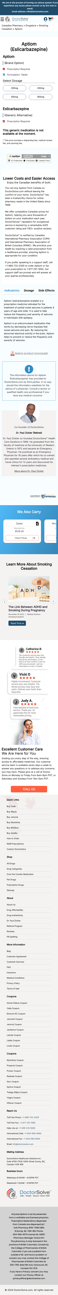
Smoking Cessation (16, 617)
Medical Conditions (15, 978)
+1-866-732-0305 (14, 265)
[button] (29, 158)
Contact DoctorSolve (16, 849)
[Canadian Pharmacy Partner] (17, 19)
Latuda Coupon (14, 1035)
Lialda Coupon (13, 1040)
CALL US (29, 789)
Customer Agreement (16, 956)
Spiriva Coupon (14, 1087)
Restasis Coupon (14, 1076)
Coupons (11, 996)
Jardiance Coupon (15, 1029)
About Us (11, 904)
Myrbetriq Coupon (15, 1060)
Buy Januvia (12, 817)
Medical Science (33, 614)
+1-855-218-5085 (27, 1128)
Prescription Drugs (15, 885)
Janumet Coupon (15, 1019)
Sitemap (10, 890)
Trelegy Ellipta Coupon (17, 1092)
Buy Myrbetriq (13, 822)
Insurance (11, 972)
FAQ (9, 967)
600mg (14, 97)
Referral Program (14, 926)
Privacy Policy (13, 983)
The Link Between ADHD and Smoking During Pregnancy (27, 608)
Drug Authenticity (15, 915)
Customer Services (15, 962)
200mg (14, 88)
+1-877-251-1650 (27, 1122)
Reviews (10, 931)
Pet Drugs (11, 879)
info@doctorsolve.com (37, 11)
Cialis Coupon (13, 1008)
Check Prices (21, 538)
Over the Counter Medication (20, 874)
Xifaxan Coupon (14, 1103)
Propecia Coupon (15, 1065)
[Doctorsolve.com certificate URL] (43, 495)
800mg (40, 97)
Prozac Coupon (14, 1071)
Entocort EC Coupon (16, 1013)
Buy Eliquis (12, 811)
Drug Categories (14, 869)
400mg (40, 88)
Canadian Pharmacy (12, 25)
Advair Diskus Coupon (17, 1003)
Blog (9, 951)
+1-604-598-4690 (32, 1133)
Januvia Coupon (14, 1024)
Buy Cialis (11, 806)
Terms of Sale (13, 988)
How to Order (13, 838)
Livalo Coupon (13, 1046)
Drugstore (31, 25)
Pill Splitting (12, 937)
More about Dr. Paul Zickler (29, 471)
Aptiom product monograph (31, 353)
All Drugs (11, 863)
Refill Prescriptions (15, 844)
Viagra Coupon (14, 1097)
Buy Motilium (13, 827)
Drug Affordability (15, 910)
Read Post (16, 623)
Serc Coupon (13, 1081)
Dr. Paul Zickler (14, 920)
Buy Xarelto (12, 833)
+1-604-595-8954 (31, 1139)
